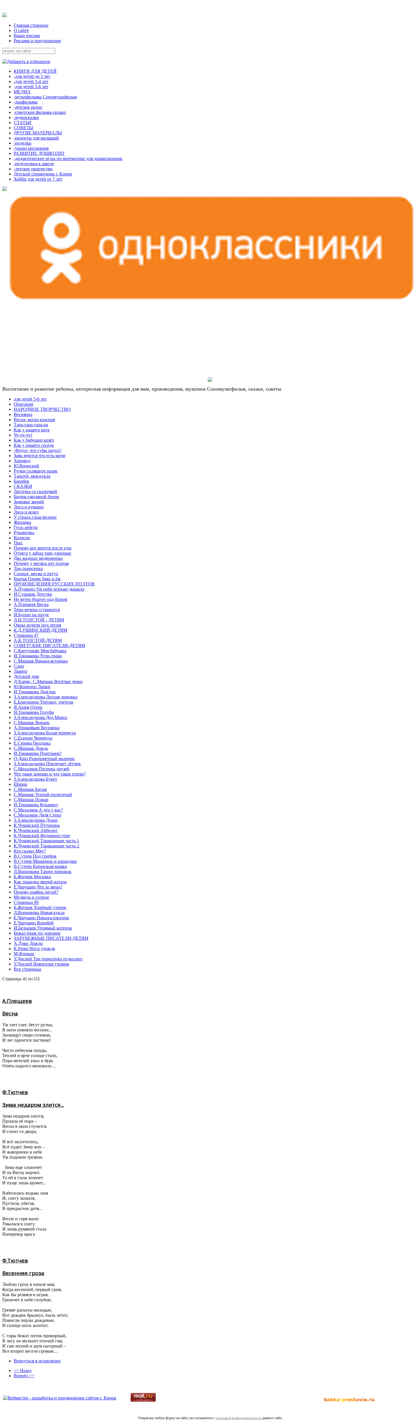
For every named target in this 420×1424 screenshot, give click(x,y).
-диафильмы (26, 102)
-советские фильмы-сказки (40, 112)
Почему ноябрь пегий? (36, 892)
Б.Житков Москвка (32, 876)
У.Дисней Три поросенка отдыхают (48, 958)
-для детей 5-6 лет (31, 86)
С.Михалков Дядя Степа (37, 815)
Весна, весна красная (34, 419)
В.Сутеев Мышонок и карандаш (45, 861)
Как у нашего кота (31, 429)
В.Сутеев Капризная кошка (40, 866)
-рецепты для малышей (36, 138)
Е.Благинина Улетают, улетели (43, 702)
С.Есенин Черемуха (33, 738)
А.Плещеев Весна (31, 604)
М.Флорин (24, 953)
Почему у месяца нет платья (41, 563)
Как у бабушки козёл (34, 440)
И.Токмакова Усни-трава (38, 655)
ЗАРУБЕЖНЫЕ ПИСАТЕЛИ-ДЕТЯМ (51, 938)
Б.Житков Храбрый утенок (40, 907)
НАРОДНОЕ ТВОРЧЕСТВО (42, 409)
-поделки (22, 143)
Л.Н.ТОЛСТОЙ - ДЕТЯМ (39, 619)
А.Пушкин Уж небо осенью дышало (49, 589)
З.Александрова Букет (35, 779)
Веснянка (23, 414)
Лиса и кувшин (29, 506)
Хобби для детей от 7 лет (38, 179)
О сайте (21, 30)
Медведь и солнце (31, 897)
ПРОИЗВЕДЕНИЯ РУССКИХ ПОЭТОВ (54, 583)
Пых (18, 542)
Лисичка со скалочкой (35, 491)
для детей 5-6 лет (30, 399)
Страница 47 (26, 635)
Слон (19, 666)
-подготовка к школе (34, 163)
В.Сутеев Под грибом (35, 856)
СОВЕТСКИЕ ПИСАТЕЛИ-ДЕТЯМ (49, 645)
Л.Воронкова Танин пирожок (42, 871)
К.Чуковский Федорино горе (42, 835)
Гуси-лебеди (26, 527)
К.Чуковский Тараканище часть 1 (46, 840)
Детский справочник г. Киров (43, 173)
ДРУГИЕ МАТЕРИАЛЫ (38, 132)
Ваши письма (27, 35)
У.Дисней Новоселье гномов (41, 964)
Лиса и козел (26, 512)
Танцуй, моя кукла (32, 476)
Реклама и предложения (37, 40)
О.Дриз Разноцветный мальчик (44, 758)
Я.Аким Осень (28, 707)
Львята (20, 671)
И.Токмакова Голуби (34, 712)
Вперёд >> (24, 1375)
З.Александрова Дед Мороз (40, 717)
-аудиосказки (26, 117)
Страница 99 (26, 902)
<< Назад (22, 1370)
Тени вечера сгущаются (37, 609)
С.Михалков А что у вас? (38, 809)
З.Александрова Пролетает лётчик (47, 763)
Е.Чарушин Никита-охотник (41, 917)
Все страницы (27, 969)
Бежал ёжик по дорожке (37, 933)
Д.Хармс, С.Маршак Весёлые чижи (48, 681)
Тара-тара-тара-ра (31, 424)
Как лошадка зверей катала (40, 881)
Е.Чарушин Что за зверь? (38, 886)
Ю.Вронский (26, 465)
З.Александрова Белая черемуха (45, 732)
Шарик (20, 784)
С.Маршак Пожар (31, 799)
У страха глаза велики (35, 517)
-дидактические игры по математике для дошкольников (68, 158)
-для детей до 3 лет (32, 76)
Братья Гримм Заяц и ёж (37, 578)
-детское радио (28, 107)
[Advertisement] (38, 340)
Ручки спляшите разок (35, 470)
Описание (23, 404)
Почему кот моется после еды (42, 548)
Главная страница (31, 25)
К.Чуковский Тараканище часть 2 (46, 845)
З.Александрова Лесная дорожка (45, 696)
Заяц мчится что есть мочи (39, 455)
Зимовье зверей (29, 501)
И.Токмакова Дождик (35, 691)
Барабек (21, 481)
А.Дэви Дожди (28, 943)
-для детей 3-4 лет (31, 81)
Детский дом (26, 676)
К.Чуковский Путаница (37, 825)
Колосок (22, 537)
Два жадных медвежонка (38, 558)
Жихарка (22, 522)
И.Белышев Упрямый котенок (43, 928)
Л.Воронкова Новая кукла (39, 912)
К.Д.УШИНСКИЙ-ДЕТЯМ (40, 630)
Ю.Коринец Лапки (32, 686)
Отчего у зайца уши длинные (42, 553)
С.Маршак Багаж (30, 789)
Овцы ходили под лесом (37, 625)
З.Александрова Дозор (36, 820)
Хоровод (22, 460)
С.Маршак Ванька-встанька (41, 661)
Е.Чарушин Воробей (34, 922)
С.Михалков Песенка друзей (41, 768)
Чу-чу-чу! (23, 435)
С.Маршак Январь (31, 722)
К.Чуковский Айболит (36, 830)
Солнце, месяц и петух (36, 573)
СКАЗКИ (23, 486)
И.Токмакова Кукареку (36, 804)
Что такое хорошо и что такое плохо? (49, 773)
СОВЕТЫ (23, 127)
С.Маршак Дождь (31, 748)
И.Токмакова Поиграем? (37, 753)
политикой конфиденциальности (238, 1418)
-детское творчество (33, 168)
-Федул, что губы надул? (37, 450)
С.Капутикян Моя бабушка (40, 650)
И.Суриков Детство (33, 594)
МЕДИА (22, 91)
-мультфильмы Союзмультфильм (45, 96)
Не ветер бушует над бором (40, 599)
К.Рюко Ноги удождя (34, 948)
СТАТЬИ (22, 122)
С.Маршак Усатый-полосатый (43, 794)
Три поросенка (28, 568)
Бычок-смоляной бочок (36, 496)
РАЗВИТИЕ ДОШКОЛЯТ (39, 153)
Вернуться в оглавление (37, 1360)
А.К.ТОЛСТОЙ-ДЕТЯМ (38, 640)
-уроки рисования (31, 148)
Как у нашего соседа (34, 445)
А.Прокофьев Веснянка (36, 727)
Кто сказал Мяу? (30, 851)
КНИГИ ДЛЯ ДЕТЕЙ (35, 71)
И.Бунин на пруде (31, 614)
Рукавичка (24, 532)
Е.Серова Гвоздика (32, 743)
